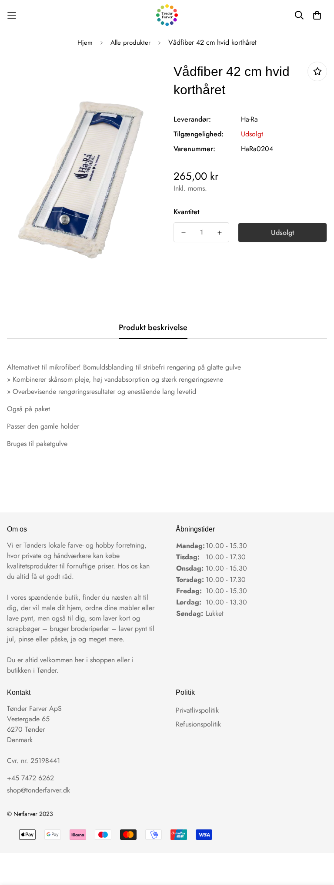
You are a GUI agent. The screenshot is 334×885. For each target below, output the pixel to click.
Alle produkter (130, 42)
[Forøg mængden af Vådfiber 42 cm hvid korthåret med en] (219, 233)
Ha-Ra (249, 119)
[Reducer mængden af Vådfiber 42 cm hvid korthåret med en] (183, 233)
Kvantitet (186, 212)
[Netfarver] (167, 15)
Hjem (85, 42)
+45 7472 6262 (30, 778)
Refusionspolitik (198, 724)
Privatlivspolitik (197, 710)
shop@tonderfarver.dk (38, 790)
